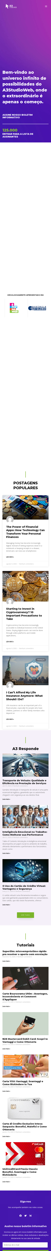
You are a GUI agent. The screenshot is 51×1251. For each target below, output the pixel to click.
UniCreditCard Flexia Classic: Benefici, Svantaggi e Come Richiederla (20, 1172)
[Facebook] (20, 1216)
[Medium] (30, 1216)
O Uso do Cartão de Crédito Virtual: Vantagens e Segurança (24, 887)
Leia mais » (10, 557)
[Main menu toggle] (46, 6)
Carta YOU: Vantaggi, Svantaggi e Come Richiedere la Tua (22, 1083)
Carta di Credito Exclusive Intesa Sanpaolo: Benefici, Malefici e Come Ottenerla (24, 1126)
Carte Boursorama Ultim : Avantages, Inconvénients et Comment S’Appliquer (25, 996)
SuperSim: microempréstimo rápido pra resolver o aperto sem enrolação (25, 953)
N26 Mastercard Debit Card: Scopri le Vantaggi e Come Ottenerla (25, 1040)
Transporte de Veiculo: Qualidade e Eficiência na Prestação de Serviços (24, 782)
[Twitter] (25, 1216)
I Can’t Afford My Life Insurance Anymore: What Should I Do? (24, 696)
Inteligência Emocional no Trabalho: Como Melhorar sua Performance (24, 833)
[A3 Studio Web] (11, 6)
